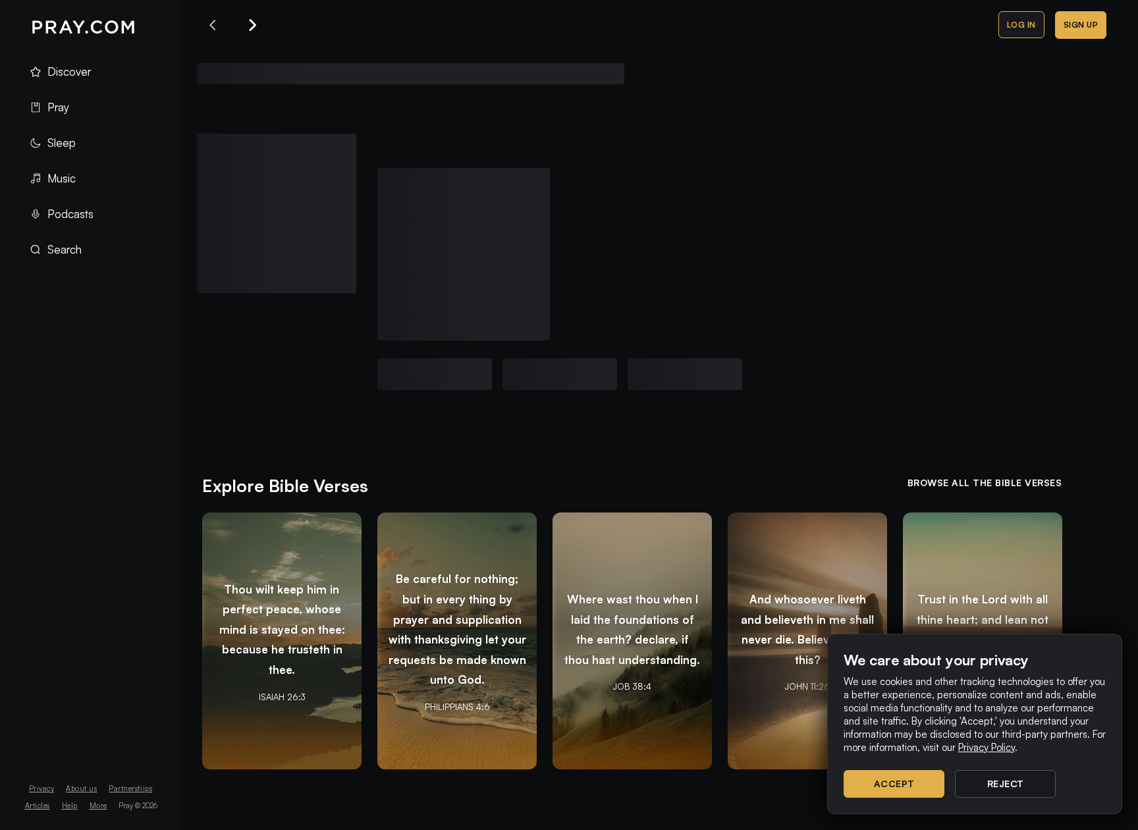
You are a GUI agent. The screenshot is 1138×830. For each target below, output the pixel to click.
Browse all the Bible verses (985, 482)
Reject (1005, 783)
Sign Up (1081, 25)
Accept (894, 783)
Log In (1021, 25)
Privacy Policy (986, 747)
